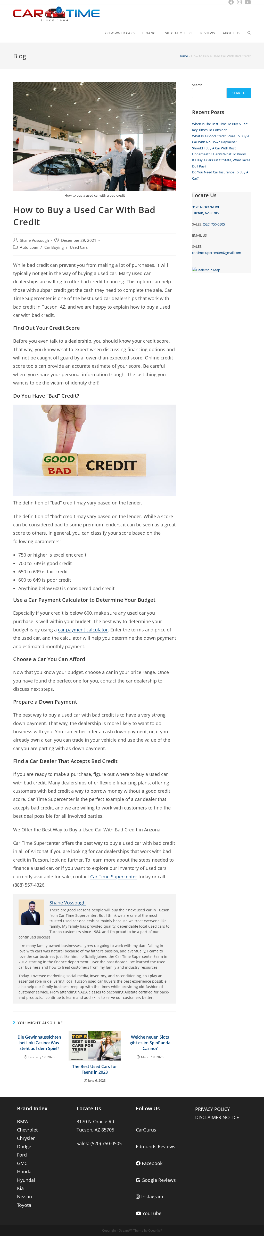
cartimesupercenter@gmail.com (216, 252)
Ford (22, 1155)
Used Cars (79, 247)
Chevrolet (27, 1130)
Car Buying (54, 247)
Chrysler (26, 1138)
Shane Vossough (34, 240)
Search (197, 85)
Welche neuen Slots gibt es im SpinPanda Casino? (150, 1043)
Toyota (24, 1205)
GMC (22, 1163)
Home (183, 56)
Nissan (24, 1196)
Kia (20, 1188)
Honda (24, 1171)
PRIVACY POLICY (212, 1109)
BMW (23, 1121)
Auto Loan (29, 247)
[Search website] (249, 33)
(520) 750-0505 (214, 224)
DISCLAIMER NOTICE (217, 1117)
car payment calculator (83, 630)
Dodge (24, 1146)
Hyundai (26, 1180)
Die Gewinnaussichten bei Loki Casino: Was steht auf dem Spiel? (39, 1043)
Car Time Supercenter (113, 876)
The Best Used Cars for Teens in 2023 (94, 1069)
